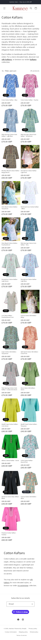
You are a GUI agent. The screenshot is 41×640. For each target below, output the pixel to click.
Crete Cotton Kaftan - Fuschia (29, 100)
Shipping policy (23, 632)
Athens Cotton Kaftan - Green (10, 460)
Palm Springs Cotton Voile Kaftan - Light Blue (9, 135)
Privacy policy (33, 628)
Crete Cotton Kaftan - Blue (9, 100)
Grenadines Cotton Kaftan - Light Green (10, 280)
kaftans (33, 59)
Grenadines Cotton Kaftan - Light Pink (29, 171)
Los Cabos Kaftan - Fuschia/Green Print (8, 316)
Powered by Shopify (21, 628)
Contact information (11, 632)
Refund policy (34, 632)
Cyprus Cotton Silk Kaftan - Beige (29, 316)
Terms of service (22, 635)
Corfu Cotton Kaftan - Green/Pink (27, 461)
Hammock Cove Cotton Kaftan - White (30, 207)
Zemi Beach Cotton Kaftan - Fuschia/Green (10, 244)
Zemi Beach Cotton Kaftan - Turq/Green (10, 207)
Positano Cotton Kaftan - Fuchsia (9, 533)
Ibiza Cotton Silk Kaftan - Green (28, 389)
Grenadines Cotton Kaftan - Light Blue (29, 280)
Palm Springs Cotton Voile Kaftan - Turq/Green (28, 135)
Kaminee (11, 628)
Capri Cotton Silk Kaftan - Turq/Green (9, 352)
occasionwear (23, 585)
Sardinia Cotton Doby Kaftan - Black (11, 497)
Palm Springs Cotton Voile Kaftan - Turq (28, 244)
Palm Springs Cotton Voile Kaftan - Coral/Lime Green (9, 389)
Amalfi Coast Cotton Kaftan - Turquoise (29, 425)
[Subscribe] (32, 604)
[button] (4, 8)
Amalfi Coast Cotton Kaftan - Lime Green (10, 425)
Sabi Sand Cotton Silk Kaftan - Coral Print (30, 352)
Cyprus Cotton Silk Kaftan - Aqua (29, 497)
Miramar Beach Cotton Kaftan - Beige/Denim (11, 171)
